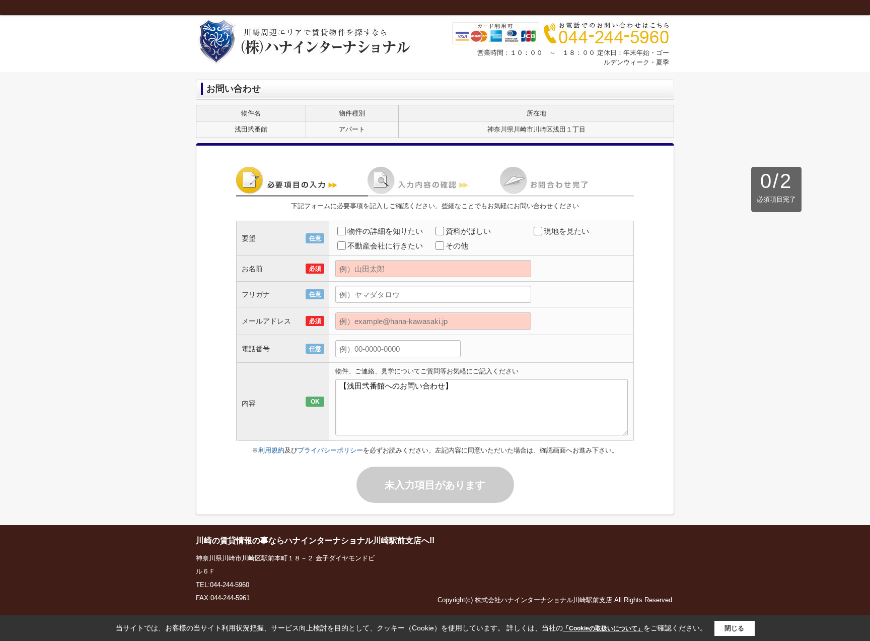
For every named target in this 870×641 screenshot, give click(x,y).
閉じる (734, 628)
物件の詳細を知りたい (385, 231)
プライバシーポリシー (330, 450)
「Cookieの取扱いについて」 (603, 628)
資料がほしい (468, 231)
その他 (457, 245)
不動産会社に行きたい (385, 245)
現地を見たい (566, 231)
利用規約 (271, 450)
